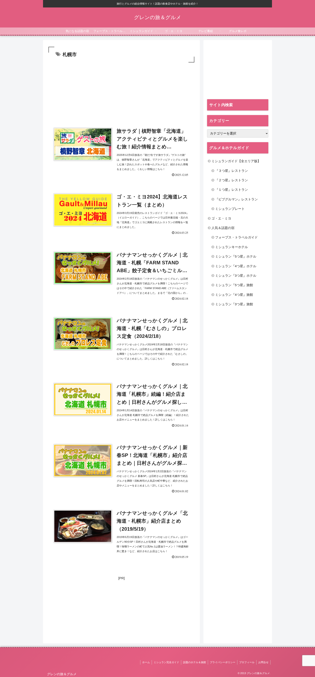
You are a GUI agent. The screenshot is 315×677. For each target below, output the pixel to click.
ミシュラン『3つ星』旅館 (234, 304)
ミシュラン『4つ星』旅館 (234, 295)
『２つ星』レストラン (231, 180)
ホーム (146, 662)
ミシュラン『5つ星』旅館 (234, 285)
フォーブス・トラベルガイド (236, 237)
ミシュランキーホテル (231, 247)
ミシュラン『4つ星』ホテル (235, 266)
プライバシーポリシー (222, 662)
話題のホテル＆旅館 (194, 662)
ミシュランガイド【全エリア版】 (236, 161)
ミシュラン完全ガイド (166, 662)
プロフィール (246, 662)
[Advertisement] (121, 90)
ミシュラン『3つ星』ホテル (235, 275)
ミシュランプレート (230, 209)
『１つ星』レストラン (231, 190)
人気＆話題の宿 (222, 228)
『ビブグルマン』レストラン (236, 199)
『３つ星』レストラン (231, 171)
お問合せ (263, 662)
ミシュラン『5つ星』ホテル (235, 256)
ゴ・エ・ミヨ (221, 218)
